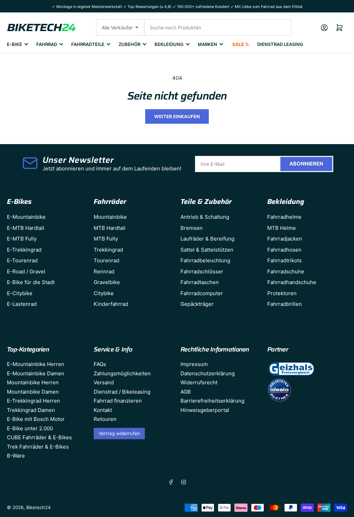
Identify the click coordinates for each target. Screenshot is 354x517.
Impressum (194, 364)
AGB (185, 391)
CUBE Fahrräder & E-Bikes (39, 437)
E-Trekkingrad (24, 249)
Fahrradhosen (284, 249)
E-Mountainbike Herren (35, 364)
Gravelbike (107, 282)
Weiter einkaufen (177, 116)
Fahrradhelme (284, 217)
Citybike (104, 293)
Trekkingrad (108, 249)
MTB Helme (281, 228)
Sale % (240, 44)
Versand (104, 382)
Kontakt (103, 410)
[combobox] (217, 27)
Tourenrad (106, 260)
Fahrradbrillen (284, 304)
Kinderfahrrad (111, 304)
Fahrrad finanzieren (118, 400)
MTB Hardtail (109, 228)
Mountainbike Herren (33, 382)
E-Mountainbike (26, 217)
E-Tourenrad (22, 260)
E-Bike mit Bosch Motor (36, 419)
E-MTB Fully (22, 238)
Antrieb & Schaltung (204, 217)
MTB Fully (106, 238)
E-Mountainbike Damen (35, 373)
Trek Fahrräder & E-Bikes (38, 446)
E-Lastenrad (22, 304)
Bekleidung (169, 44)
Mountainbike (110, 217)
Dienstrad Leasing (280, 44)
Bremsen (191, 228)
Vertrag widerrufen (119, 433)
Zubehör (129, 44)
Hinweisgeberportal (204, 410)
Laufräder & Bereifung (207, 238)
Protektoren (282, 293)
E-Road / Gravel (26, 271)
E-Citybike (19, 293)
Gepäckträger (197, 304)
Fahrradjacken (284, 238)
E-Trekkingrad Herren (33, 400)
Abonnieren (306, 163)
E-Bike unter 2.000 (30, 428)
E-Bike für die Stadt (31, 282)
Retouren (105, 419)
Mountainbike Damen (33, 391)
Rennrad (104, 271)
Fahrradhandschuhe (291, 282)
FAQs (100, 364)
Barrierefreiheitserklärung (212, 400)
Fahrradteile (87, 44)
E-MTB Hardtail (25, 228)
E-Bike (14, 44)
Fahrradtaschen (199, 282)
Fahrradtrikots (284, 260)
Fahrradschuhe (285, 271)
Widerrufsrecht (198, 382)
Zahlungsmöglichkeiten (122, 373)
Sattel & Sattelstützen (206, 249)
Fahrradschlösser (201, 271)
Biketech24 (38, 507)
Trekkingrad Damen (31, 410)
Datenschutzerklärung (207, 373)
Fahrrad (46, 44)
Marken (207, 44)
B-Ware (16, 455)
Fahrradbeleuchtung (205, 260)
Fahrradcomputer (201, 293)
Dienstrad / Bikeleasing (122, 391)
